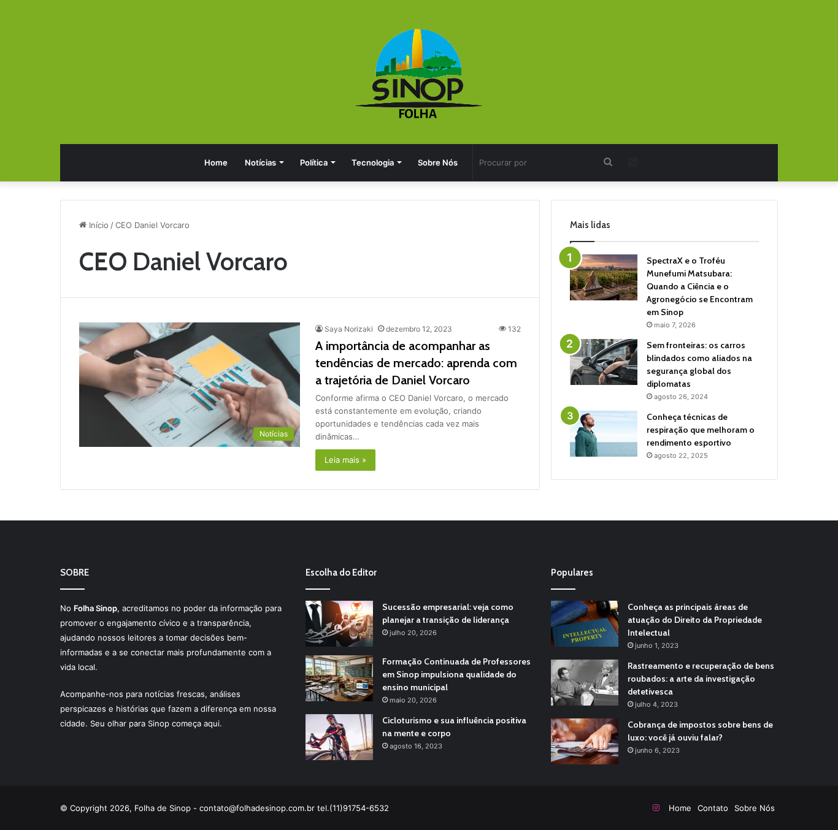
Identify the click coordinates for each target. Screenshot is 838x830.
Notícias (260, 162)
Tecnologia (373, 162)
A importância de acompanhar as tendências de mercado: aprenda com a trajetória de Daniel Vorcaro (416, 362)
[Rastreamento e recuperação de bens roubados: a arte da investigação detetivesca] (584, 683)
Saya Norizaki (349, 328)
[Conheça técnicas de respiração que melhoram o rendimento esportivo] (603, 434)
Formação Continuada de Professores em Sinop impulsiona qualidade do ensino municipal (456, 674)
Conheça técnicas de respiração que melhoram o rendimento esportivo (701, 429)
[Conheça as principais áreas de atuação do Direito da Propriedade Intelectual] (584, 624)
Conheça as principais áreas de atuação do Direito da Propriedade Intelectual (695, 619)
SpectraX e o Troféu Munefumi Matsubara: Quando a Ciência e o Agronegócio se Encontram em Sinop (700, 286)
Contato (713, 808)
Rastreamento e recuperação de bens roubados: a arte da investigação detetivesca (701, 678)
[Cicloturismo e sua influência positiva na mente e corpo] (339, 737)
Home (216, 162)
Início (97, 225)
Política (314, 162)
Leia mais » (345, 460)
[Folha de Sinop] (419, 74)
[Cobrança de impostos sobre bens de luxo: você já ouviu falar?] (584, 741)
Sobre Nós (438, 162)
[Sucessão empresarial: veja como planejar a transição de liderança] (339, 624)
